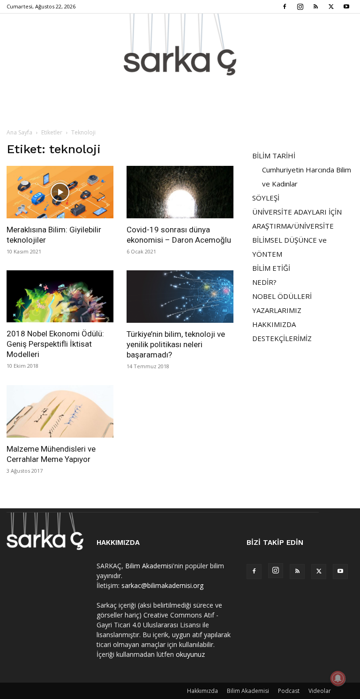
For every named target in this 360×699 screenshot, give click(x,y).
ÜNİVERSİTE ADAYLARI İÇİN (297, 211)
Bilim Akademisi (149, 565)
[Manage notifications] (337, 678)
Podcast (289, 691)
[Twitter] (331, 6)
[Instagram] (300, 6)
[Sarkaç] (180, 44)
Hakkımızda (202, 691)
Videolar (319, 691)
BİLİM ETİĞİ (271, 268)
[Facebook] (285, 6)
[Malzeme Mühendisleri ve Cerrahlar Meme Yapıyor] (60, 411)
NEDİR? (264, 282)
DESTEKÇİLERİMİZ (282, 338)
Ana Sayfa (19, 132)
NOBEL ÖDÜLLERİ (282, 296)
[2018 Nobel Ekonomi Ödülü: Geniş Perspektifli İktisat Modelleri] (60, 296)
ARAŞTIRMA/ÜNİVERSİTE (293, 226)
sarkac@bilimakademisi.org (162, 585)
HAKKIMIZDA (274, 324)
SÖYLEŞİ (265, 197)
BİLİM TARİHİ (273, 155)
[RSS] (315, 6)
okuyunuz (190, 654)
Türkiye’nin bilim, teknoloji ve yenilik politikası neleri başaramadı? (176, 344)
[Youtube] (346, 6)
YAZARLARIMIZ (276, 310)
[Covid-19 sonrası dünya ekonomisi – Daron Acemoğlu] (180, 192)
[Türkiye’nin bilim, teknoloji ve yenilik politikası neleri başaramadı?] (180, 296)
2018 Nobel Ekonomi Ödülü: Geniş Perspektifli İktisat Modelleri (55, 344)
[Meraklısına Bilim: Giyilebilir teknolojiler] (60, 192)
